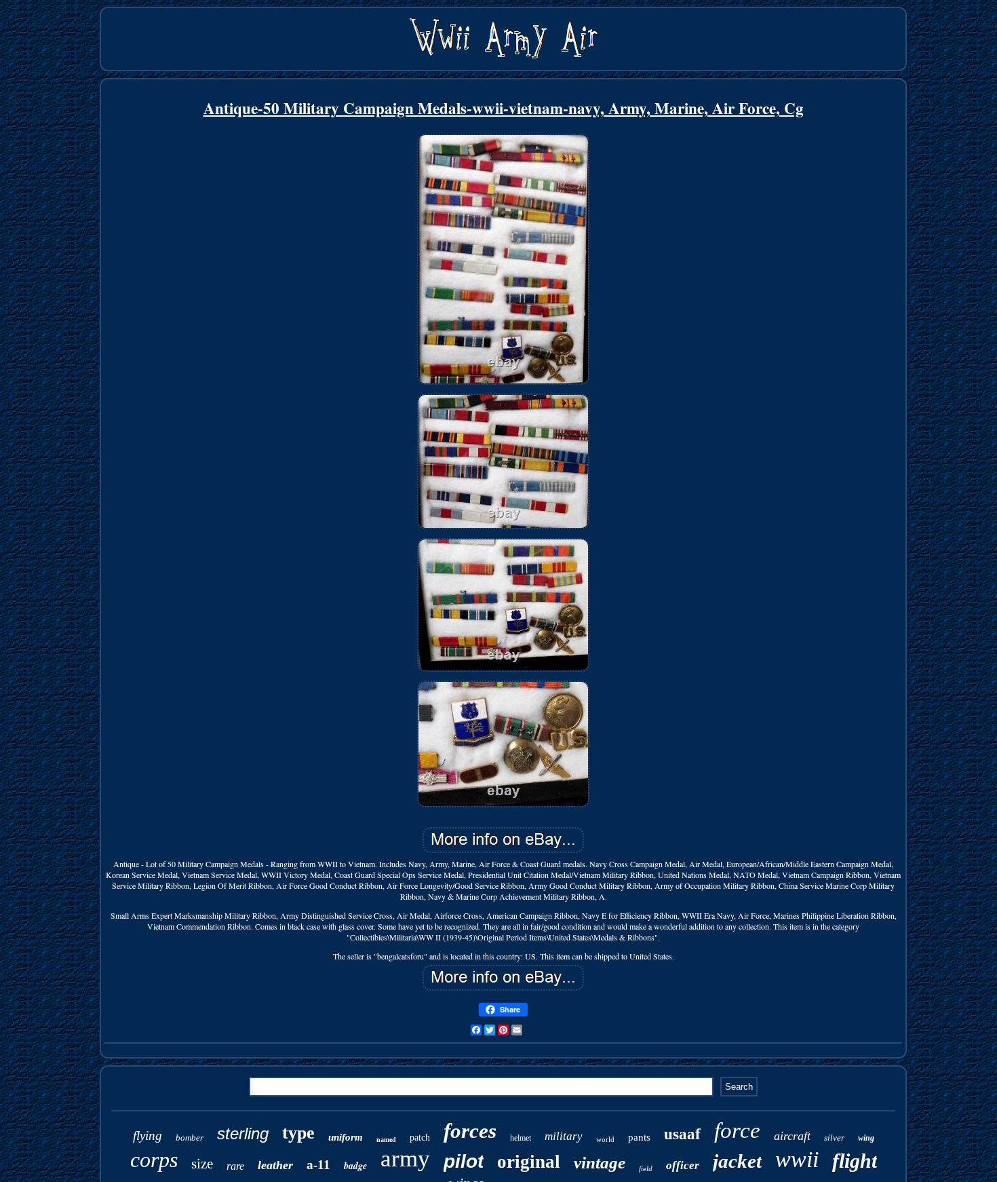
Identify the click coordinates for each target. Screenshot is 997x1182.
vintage (599, 1163)
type (298, 1133)
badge (355, 1166)
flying (147, 1135)
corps (154, 1159)
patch (420, 1137)
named (386, 1139)
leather (275, 1165)
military (564, 1136)
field (645, 1168)
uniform (345, 1137)
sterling (243, 1133)
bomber (189, 1137)
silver (834, 1137)
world (605, 1139)
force (737, 1130)
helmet (520, 1138)
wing (866, 1138)
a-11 (318, 1165)
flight (854, 1160)
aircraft (792, 1136)
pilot (464, 1161)
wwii (797, 1159)
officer (682, 1165)
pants (639, 1137)
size (202, 1164)
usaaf (682, 1134)
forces (470, 1131)
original (528, 1161)
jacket (737, 1161)
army (405, 1158)
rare (235, 1166)
